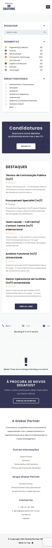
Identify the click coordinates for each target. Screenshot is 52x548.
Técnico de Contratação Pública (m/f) (26, 177)
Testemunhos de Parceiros (26, 464)
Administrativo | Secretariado (21, 84)
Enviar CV (26, 146)
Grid (28, 326)
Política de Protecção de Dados (26, 468)
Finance (12, 50)
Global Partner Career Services (26, 491)
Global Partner (26, 483)
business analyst (16, 104)
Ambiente (13, 91)
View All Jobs (26, 306)
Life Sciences (14, 60)
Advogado (13, 88)
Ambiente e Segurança (19, 94)
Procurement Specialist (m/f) (24, 200)
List (48, 326)
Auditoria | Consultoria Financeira (23, 101)
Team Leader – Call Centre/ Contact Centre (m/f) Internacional (23, 225)
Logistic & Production (18, 63)
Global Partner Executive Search (26, 487)
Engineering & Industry (18, 47)
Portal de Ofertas (26, 401)
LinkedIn (26, 518)
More (11, 107)
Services (12, 67)
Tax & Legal (14, 70)
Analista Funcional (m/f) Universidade (21, 255)
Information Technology (19, 57)
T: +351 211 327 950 (26, 507)
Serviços (26, 460)
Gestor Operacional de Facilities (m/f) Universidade (26, 280)
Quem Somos (26, 456)
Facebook (26, 514)
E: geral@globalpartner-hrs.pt (26, 511)
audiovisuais (14, 97)
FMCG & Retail (15, 54)
